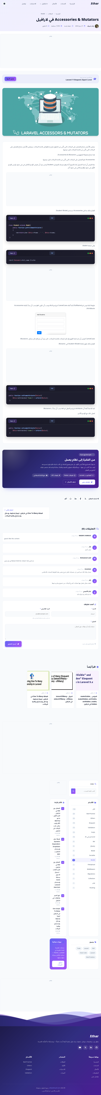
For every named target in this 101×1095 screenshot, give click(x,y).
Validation (84, 827)
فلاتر (84, 883)
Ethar (94, 1036)
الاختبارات (33, 3)
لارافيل (44, 3)
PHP (93, 948)
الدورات (63, 1072)
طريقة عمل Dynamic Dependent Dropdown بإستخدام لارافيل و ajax (56, 847)
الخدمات (63, 3)
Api (84, 841)
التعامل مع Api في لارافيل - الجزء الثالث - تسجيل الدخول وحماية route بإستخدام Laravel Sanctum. (56, 875)
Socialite (84, 855)
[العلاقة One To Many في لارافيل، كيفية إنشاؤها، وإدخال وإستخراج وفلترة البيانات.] (32, 680)
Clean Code (83, 952)
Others (84, 818)
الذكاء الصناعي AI (84, 836)
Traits (78, 948)
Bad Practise (84, 813)
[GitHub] (96, 1047)
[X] (85, 1047)
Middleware (84, 869)
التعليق (93, 622)
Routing (84, 887)
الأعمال (54, 3)
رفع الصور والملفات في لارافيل (56, 898)
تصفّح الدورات (60, 963)
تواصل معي (95, 1076)
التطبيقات (96, 1072)
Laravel (86, 948)
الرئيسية (72, 3)
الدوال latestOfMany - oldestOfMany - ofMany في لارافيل (63, 699)
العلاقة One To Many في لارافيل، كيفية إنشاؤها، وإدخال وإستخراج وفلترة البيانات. (39, 700)
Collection (84, 878)
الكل (84, 809)
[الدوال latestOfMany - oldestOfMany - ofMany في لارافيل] (56, 680)
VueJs (84, 832)
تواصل (24, 3)
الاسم (94, 609)
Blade (84, 850)
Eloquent (84, 823)
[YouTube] (80, 1047)
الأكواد (63, 1065)
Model (43, 14)
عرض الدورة (10, 78)
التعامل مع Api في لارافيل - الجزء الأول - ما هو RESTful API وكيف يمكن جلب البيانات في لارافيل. (56, 819)
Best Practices (90, 957)
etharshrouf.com (54, 1088)
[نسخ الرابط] (66, 499)
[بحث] (73, 791)
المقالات (50, 14)
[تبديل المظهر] (4, 4)
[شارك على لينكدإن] (76, 499)
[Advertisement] (50, 191)
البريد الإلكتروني (45, 609)
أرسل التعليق (12, 644)
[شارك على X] (85, 499)
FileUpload (84, 864)
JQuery (84, 846)
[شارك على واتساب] (71, 499)
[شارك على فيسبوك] (80, 499)
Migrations (84, 874)
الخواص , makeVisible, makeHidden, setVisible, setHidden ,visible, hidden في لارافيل (87, 700)
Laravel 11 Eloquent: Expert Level (79, 80)
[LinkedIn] (91, 1047)
